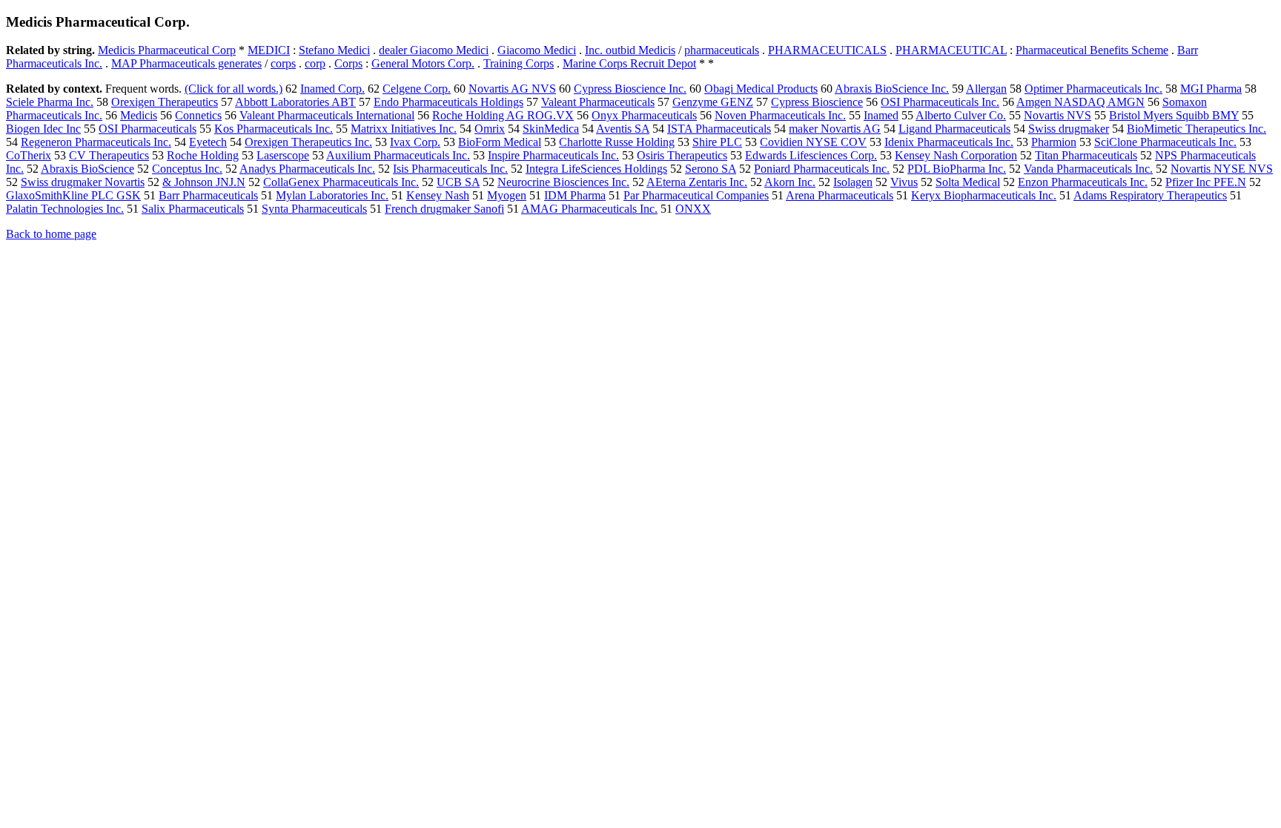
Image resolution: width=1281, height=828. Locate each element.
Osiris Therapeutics (682, 155)
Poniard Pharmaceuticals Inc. (822, 168)
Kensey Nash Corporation (956, 155)
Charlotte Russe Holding (617, 142)
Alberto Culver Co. (961, 115)
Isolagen (853, 182)
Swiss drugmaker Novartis (83, 182)
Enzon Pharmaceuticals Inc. (1083, 182)
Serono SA (710, 168)
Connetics (198, 115)
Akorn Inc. (789, 182)
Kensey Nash (437, 195)
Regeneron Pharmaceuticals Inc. (96, 142)
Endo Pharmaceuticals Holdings (448, 102)
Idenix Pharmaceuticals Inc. (948, 142)
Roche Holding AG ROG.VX (503, 115)
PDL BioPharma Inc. (956, 168)
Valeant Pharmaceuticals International (326, 115)
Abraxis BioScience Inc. (892, 88)
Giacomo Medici (536, 50)
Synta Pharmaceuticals (314, 208)
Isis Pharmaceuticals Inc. (450, 168)
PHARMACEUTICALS (827, 50)
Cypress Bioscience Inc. (630, 88)
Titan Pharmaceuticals (1086, 155)
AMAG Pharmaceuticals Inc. (589, 208)
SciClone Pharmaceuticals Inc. (1165, 142)
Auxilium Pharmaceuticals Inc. (398, 155)
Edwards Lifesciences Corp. (811, 155)
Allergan (986, 88)
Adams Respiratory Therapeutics (1150, 195)
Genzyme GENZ (712, 102)
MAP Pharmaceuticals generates (186, 63)
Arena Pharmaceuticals (839, 195)
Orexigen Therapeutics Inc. (308, 142)
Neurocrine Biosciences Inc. (563, 182)
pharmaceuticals (721, 50)
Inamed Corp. (332, 88)
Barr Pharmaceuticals (208, 195)
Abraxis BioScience (87, 168)
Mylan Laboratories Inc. (332, 195)
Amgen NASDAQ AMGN (1080, 102)
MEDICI (269, 50)
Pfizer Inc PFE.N (1205, 182)
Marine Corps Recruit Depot (629, 63)
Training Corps (518, 63)
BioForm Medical (499, 142)
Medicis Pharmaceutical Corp (167, 50)
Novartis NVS (1057, 115)
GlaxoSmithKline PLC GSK (73, 195)
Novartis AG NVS (512, 88)
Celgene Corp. (417, 88)
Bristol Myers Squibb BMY (1174, 115)
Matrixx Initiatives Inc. (404, 128)
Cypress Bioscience (817, 102)
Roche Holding (203, 155)
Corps (348, 63)
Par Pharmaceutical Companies (696, 195)
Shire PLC (717, 142)
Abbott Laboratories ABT (295, 102)
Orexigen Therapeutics (164, 102)
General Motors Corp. (422, 63)
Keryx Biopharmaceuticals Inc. (983, 195)
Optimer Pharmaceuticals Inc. (1093, 88)
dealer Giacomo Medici (434, 50)
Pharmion (1053, 142)
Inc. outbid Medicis (630, 50)
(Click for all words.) (233, 88)
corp (315, 63)
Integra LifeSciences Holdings (596, 168)
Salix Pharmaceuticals (193, 208)
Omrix (489, 128)
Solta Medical (968, 182)
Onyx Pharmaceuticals (644, 115)
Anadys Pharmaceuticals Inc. (307, 168)
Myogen (506, 195)
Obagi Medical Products (761, 88)
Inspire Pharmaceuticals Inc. (553, 155)
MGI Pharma (1211, 88)
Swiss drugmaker (1068, 128)
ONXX (693, 208)
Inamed (881, 115)
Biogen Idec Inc (43, 128)
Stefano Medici (334, 50)
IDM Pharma (575, 195)
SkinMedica (551, 128)
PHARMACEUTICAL (951, 50)
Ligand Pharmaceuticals (954, 128)
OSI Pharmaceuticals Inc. (940, 102)
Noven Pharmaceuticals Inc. (780, 115)
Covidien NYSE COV (813, 142)
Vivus (904, 182)
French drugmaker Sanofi (444, 208)
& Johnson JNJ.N (203, 182)
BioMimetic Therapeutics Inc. (1196, 128)
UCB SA (458, 182)
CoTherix (28, 155)
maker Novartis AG (835, 128)
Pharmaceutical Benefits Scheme (1092, 50)
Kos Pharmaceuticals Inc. (273, 128)
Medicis (138, 115)
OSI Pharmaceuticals (147, 128)
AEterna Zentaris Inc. (696, 182)
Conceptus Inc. (187, 168)
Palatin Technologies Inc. (65, 208)
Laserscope (282, 155)
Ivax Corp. (415, 142)
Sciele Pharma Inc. (49, 102)
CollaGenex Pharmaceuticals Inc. (341, 182)
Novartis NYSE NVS (1222, 168)
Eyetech (208, 142)
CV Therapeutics (109, 155)
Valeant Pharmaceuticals (598, 102)
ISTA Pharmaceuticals (719, 128)
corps (283, 63)
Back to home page (51, 234)
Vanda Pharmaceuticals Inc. (1088, 168)
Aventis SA (622, 128)
